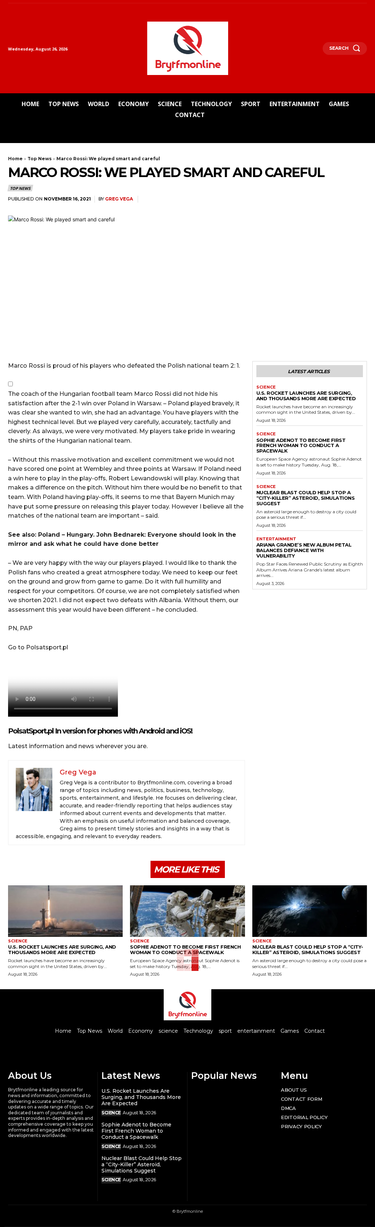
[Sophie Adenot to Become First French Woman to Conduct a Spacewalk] (187, 911)
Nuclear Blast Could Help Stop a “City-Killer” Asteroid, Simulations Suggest (305, 497)
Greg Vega (119, 199)
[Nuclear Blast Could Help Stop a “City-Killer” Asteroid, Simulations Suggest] (309, 911)
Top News (39, 158)
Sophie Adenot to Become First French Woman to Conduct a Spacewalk (301, 445)
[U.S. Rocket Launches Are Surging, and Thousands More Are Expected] (65, 911)
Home (15, 158)
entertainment (276, 539)
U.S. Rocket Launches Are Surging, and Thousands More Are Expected (306, 395)
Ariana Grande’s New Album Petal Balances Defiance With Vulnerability (304, 550)
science (266, 387)
